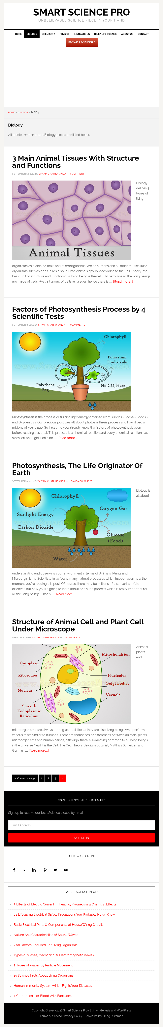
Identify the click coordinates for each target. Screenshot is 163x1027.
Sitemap (117, 1016)
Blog (107, 1016)
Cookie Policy (93, 1016)
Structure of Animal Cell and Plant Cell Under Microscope (77, 625)
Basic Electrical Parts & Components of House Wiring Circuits (59, 925)
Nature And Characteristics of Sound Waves (46, 935)
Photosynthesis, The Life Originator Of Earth (77, 469)
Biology (23, 112)
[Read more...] (123, 281)
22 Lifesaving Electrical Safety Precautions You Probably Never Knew (64, 914)
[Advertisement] (81, 77)
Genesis (105, 1010)
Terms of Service (51, 1016)
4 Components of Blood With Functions (43, 996)
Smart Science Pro (81, 12)
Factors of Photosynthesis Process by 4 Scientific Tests (78, 312)
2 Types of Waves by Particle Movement (43, 965)
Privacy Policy (73, 1016)
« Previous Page (25, 778)
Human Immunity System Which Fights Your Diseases (53, 986)
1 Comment (77, 173)
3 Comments (77, 324)
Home (11, 112)
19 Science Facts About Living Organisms (44, 975)
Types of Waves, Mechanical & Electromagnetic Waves (54, 955)
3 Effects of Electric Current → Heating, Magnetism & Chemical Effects (65, 904)
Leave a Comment (81, 481)
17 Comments (71, 637)
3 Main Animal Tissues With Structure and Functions (75, 161)
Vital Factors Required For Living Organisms (46, 945)
